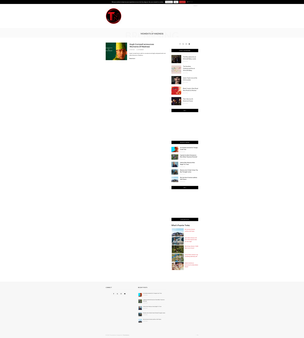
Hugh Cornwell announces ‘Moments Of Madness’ (141, 45)
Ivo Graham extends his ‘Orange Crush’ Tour (152, 293)
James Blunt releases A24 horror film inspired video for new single (191, 239)
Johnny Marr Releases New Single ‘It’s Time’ (152, 306)
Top (197, 335)
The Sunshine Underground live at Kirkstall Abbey (189, 68)
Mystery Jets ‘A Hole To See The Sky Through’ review (154, 312)
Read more (132, 58)
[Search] (192, 5)
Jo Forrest (141, 49)
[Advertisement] (169, 11)
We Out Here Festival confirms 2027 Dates (152, 319)
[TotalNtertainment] (114, 16)
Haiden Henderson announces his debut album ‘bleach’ (191, 264)
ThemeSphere (126, 335)
